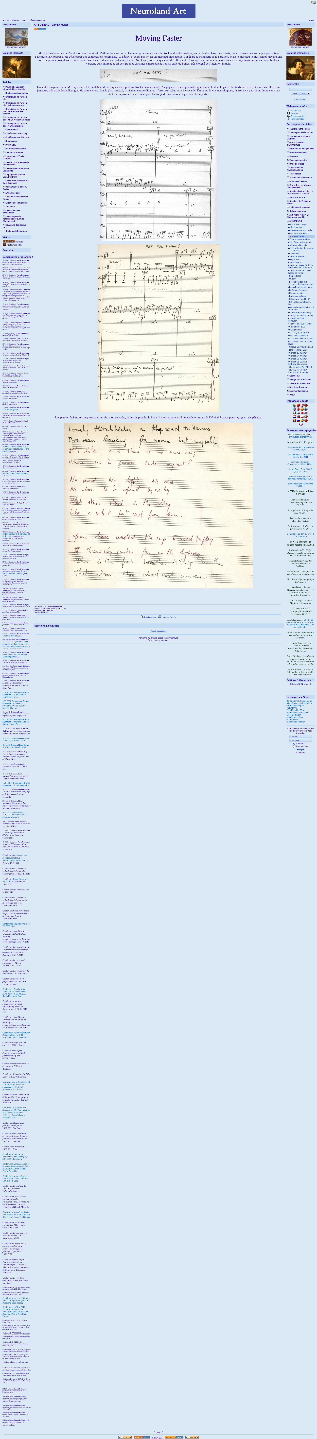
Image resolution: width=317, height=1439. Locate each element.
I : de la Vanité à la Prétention (15, 572)
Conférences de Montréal (17, 137)
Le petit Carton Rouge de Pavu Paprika (16, 163)
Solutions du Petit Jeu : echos (299, 202)
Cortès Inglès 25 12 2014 (300, 367)
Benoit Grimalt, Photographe (299, 701)
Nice (13, 740)
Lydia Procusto (12, 193)
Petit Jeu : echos (297, 197)
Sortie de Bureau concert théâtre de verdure (300, 272)
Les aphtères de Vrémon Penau (15, 198)
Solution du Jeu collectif (300, 177)
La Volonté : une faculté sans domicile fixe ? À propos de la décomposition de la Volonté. (300, 623)
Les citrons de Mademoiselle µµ (295, 169)
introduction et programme (300, 437)
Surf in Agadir (295, 262)
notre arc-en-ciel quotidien (301, 149)
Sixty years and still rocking (301, 315)
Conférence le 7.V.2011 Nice (300, 535)
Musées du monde (298, 152)
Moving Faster (298, 236)
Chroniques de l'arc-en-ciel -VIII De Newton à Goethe (16, 118)
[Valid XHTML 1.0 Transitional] (125, 1438)
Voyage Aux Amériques (300, 379)
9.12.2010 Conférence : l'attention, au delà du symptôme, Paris (15, 721)
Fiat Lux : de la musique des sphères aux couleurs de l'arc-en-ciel (15, 448)
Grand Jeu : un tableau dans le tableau (299, 186)
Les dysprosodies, (10, 636)
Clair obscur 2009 (297, 327)
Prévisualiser (150, 617)
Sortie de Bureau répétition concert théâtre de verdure (300, 266)
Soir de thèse (295, 276)
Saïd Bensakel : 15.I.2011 (301, 477)
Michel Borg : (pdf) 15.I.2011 (300, 470)
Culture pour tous (297, 211)
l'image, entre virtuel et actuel (15, 473)
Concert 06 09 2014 (298, 359)
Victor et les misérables (299, 239)
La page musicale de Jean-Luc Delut (14, 175)
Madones (293, 156)
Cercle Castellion (10, 1171)
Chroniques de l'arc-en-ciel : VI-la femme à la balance (15, 111)
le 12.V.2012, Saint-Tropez (16, 1300)
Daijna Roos (294, 259)
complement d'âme (294, 717)
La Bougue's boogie (298, 290)
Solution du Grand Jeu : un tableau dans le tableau (300, 192)
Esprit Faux (294, 376)
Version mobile (297, 119)
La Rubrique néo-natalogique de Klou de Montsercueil (13, 218)
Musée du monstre (298, 160)
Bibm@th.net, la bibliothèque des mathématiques (299, 704)
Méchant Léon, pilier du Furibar (15, 188)
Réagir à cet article (158, 631)
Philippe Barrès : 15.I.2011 (300, 448)
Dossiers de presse (298, 387)
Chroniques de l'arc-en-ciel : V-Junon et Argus (15, 104)
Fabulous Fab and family (300, 312)
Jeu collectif (295, 174)
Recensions (11, 141)
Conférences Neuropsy (16, 133)
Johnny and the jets (298, 245)
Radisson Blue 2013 (298, 350)
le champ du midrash (295, 722)
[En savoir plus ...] (174, 1438)
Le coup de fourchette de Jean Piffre (16, 169)
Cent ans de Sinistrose (16, 231)
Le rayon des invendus (16, 203)
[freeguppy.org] (142, 1438)
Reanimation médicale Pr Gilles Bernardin (297, 713)
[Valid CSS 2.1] (192, 1438)
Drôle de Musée (296, 164)
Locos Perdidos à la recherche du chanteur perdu (301, 283)
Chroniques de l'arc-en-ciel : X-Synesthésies (15, 124)
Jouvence (10, 207)
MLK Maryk (291, 708)
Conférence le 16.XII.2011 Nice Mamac (16, 1166)
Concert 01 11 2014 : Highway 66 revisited (298, 363)
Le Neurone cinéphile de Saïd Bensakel (15, 182)
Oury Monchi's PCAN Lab (297, 710)
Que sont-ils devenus (298, 336)
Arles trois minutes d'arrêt (300, 230)
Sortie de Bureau (296, 256)
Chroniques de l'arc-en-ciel (15, 98)
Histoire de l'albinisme (15, 149)
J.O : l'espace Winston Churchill (298, 137)
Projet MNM (10, 145)
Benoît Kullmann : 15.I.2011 (300, 485)
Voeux (292, 395)
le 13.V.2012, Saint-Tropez (15, 1312)
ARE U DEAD (295, 221)
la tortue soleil (292, 719)
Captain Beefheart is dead (301, 347)
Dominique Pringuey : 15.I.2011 (300, 463)
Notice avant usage (298, 224)
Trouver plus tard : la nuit (300, 324)
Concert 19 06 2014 (298, 353)
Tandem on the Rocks (299, 129)
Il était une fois (295, 227)
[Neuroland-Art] (158, 17)
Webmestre (296, 110)
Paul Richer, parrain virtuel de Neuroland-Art (14, 88)
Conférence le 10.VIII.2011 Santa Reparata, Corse (14, 992)
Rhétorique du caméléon (16, 93)
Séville (25, 646)
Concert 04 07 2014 (298, 356)
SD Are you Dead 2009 (299, 333)
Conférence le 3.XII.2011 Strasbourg (15, 1156)
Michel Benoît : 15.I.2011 (300, 456)
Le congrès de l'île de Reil (301, 133)
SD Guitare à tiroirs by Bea (301, 339)
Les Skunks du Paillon (299, 233)
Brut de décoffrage (297, 296)
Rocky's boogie (296, 293)
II (27, 644)
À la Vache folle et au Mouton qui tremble (298, 216)
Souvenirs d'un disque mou (14, 226)
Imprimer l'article (168, 617)
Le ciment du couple (298, 391)
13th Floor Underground (300, 242)
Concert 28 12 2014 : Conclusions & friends (298, 371)
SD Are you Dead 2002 (299, 299)
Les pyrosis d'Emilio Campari (13, 157)
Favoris (294, 113)
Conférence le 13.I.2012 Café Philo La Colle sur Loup (15, 1178)
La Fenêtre (294, 253)
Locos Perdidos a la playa (301, 287)
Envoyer (300, 750)
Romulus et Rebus (298, 181)
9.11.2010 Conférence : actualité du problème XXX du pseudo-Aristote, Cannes (15, 704)
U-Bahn (292, 279)
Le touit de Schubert (14, 152)
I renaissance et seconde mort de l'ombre (16, 643)
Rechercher (300, 100)
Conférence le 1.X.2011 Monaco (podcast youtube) (16, 1035)
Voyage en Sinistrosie (299, 383)
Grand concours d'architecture (296, 143)
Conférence (8, 1298)
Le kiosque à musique (299, 207)
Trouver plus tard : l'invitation (296, 319)
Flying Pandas (295, 330)
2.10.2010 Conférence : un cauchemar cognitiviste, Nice (15, 694)
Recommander (297, 116)
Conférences (11, 130)
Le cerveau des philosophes (11, 211)
